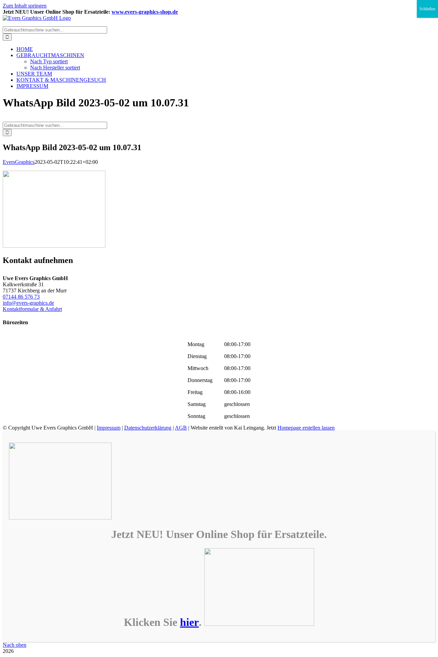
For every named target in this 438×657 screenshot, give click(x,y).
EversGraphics (19, 162)
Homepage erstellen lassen (306, 428)
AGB (181, 428)
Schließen (427, 8)
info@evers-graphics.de (28, 303)
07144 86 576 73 (21, 297)
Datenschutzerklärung (147, 428)
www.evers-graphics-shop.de (145, 12)
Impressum (108, 428)
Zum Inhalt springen (25, 6)
